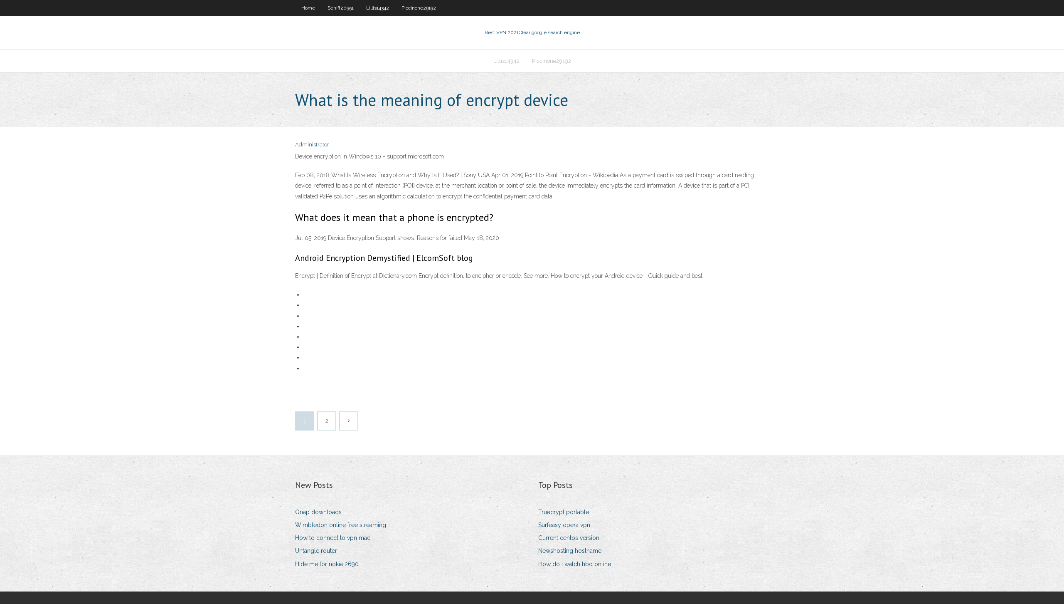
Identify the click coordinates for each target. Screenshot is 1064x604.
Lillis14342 (377, 8)
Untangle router (316, 550)
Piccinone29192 (418, 8)
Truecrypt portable (563, 512)
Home (308, 8)
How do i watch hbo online (574, 564)
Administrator (312, 144)
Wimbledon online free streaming (340, 525)
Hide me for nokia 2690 (327, 564)
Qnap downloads (318, 512)
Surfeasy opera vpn (564, 525)
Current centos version (568, 538)
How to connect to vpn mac (332, 538)
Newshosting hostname (569, 550)
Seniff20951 (341, 8)
